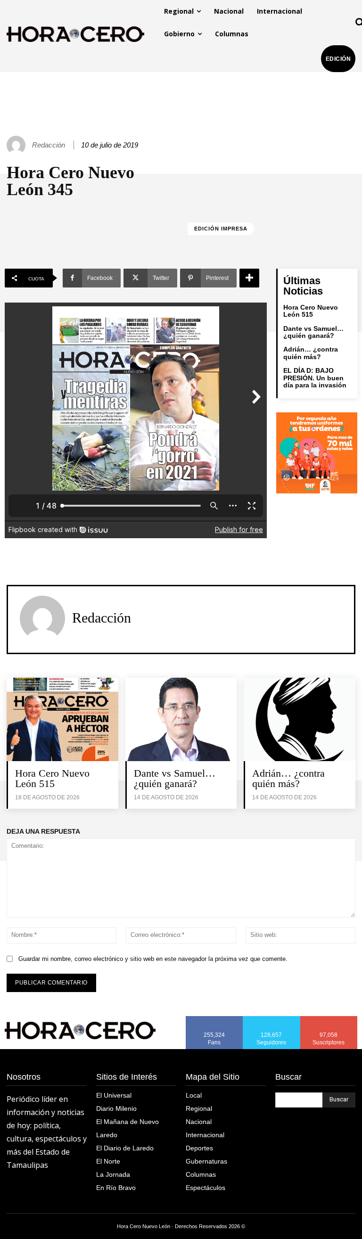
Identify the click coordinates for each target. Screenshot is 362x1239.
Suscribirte (329, 1019)
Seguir (271, 1019)
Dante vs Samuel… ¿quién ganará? (313, 332)
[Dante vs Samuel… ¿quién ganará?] (181, 719)
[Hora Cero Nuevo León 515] (62, 719)
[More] (249, 278)
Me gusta (214, 1019)
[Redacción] (17, 145)
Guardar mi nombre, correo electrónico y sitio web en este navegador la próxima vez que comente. (153, 958)
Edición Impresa (220, 228)
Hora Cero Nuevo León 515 (310, 311)
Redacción (48, 145)
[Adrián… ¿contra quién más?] (299, 719)
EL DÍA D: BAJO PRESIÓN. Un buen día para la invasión (314, 378)
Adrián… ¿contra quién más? (310, 352)
